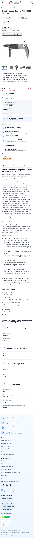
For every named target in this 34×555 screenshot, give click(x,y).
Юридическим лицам (7, 454)
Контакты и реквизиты (8, 463)
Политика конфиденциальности (10, 472)
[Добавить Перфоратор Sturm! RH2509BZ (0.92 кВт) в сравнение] (24, 45)
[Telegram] (2, 485)
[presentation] (16, 165)
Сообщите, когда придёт (12, 34)
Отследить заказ (6, 440)
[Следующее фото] (30, 50)
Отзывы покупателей (7, 466)
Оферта (3, 475)
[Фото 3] (16, 67)
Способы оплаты (6, 443)
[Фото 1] (5, 67)
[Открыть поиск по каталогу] (27, 2)
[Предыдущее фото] (4, 50)
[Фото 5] (28, 67)
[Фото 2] (10, 67)
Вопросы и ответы (6, 451)
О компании (4, 461)
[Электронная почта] (10, 485)
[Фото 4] (22, 67)
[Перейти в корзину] (31, 2)
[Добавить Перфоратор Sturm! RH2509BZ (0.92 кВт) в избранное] (24, 41)
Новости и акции (6, 469)
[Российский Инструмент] (15, 2)
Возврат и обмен (6, 449)
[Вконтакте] (6, 485)
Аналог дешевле (7, 158)
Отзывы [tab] (16, 166)
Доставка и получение (7, 446)
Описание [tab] (6, 165)
